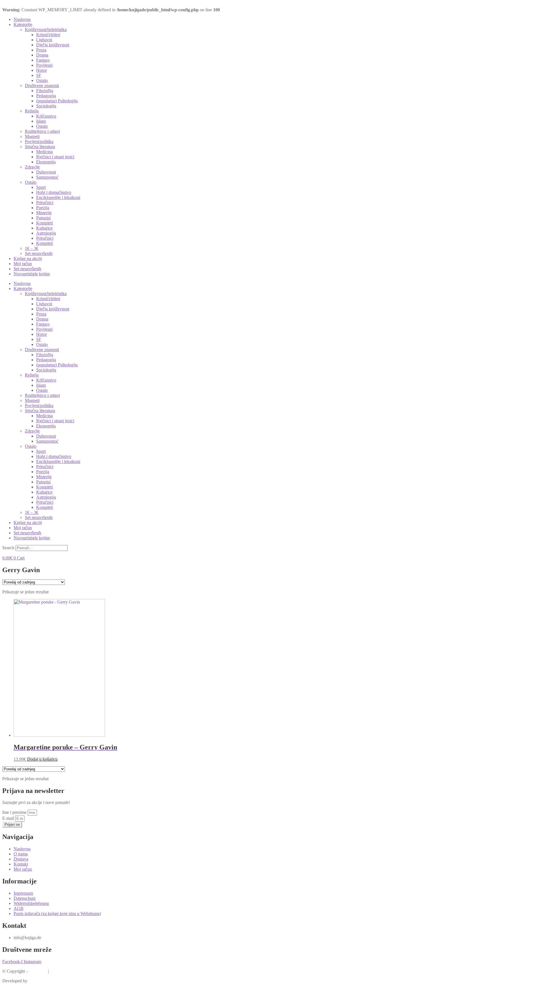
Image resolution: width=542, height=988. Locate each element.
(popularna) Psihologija (57, 100)
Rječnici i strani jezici (55, 156)
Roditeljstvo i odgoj (42, 131)
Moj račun (23, 263)
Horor (41, 70)
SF (38, 75)
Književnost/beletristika (46, 29)
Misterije (44, 212)
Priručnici (44, 202)
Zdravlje (32, 167)
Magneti (32, 136)
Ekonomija (46, 161)
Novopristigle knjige (32, 273)
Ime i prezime (15, 812)
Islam (41, 121)
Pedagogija (46, 95)
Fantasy (43, 60)
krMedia (36, 980)
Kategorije (23, 24)
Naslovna (22, 19)
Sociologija (46, 105)
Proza (41, 49)
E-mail (8, 818)
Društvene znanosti (42, 85)
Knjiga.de (38, 971)
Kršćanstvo (46, 116)
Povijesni (44, 65)
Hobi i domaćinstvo (53, 192)
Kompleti (44, 222)
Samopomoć (47, 177)
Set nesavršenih (39, 253)
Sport (41, 187)
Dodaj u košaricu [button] (42, 759)
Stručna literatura (40, 146)
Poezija (42, 207)
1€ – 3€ (31, 248)
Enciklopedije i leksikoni (58, 197)
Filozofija (44, 90)
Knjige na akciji (28, 258)
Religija (32, 111)
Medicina (44, 151)
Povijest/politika (39, 141)
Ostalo (42, 80)
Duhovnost (46, 172)
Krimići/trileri (48, 34)
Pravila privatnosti (66, 971)
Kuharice (44, 228)
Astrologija (46, 233)
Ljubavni (44, 39)
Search (8, 547)
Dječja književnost (52, 44)
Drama (42, 55)
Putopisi (43, 217)
